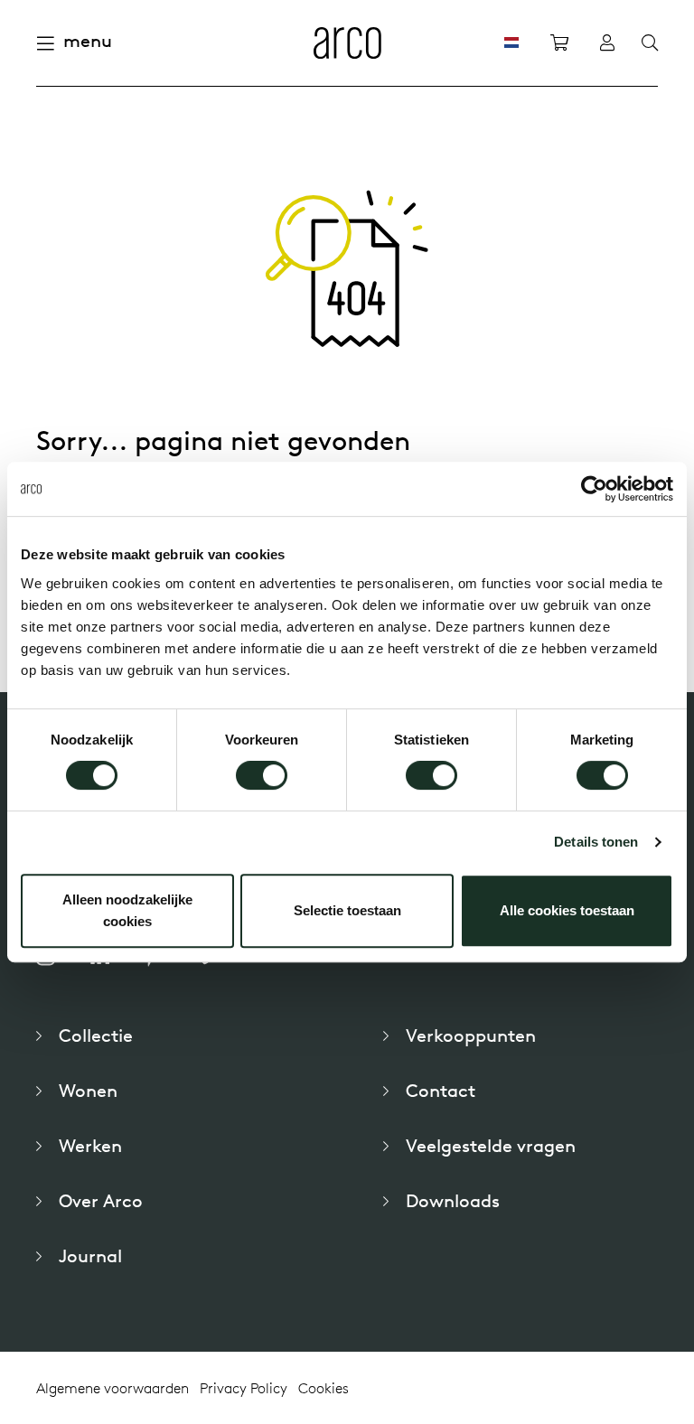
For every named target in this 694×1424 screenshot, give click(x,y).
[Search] (650, 43)
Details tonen (596, 841)
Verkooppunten (471, 1035)
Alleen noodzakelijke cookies (127, 910)
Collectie (96, 1035)
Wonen (88, 1090)
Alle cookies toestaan (567, 910)
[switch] (261, 775)
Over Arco (101, 1200)
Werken (90, 1145)
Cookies (323, 1388)
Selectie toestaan (347, 910)
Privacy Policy (243, 1388)
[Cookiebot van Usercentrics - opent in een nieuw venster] (594, 488)
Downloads (453, 1200)
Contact (440, 1090)
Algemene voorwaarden (112, 1388)
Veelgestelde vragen (491, 1145)
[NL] (511, 42)
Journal (90, 1255)
